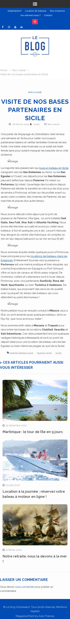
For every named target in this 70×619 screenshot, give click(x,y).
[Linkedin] (21, 27)
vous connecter (24, 586)
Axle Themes (46, 616)
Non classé (35, 92)
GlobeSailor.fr (15, 11)
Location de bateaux (36, 11)
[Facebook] (2, 27)
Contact (48, 15)
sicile (59, 353)
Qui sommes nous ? (30, 15)
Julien (36, 124)
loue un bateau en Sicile (53, 168)
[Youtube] (15, 27)
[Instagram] (9, 27)
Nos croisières (57, 11)
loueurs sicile (44, 353)
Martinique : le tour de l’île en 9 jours (33, 432)
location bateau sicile (21, 353)
